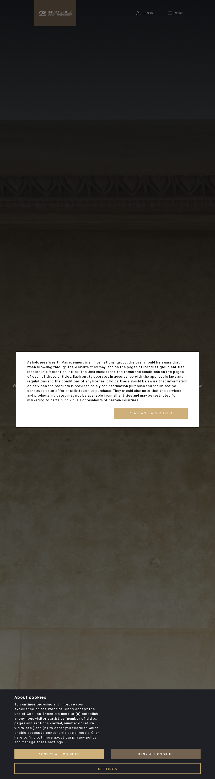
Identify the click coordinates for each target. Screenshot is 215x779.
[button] (151, 413)
